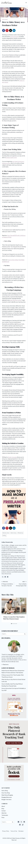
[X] (21, 822)
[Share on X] (10, 30)
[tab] (11, 623)
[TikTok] (22, 825)
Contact (4, 811)
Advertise (4, 813)
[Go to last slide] (4, 610)
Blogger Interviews (6, 799)
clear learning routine (15, 300)
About (3, 806)
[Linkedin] (20, 825)
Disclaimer (21, 831)
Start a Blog (5, 790)
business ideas (6, 533)
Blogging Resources (7, 797)
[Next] (24, 610)
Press (3, 817)
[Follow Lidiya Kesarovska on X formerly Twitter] (3, 577)
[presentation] (14, 606)
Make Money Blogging (7, 795)
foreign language (12, 457)
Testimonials (5, 815)
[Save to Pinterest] (7, 30)
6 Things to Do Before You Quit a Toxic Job (7, 584)
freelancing (20, 533)
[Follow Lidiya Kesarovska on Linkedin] (5, 577)
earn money (13, 533)
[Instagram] (18, 822)
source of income (14, 36)
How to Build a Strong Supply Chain (21, 584)
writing (4, 535)
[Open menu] (26, 3)
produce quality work (11, 157)
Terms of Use (13, 831)
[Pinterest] (24, 822)
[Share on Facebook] (3, 30)
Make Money (5, 19)
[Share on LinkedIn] (14, 30)
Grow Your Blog (6, 793)
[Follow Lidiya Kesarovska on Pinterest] (8, 577)
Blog (3, 808)
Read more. (6, 664)
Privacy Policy (5, 831)
